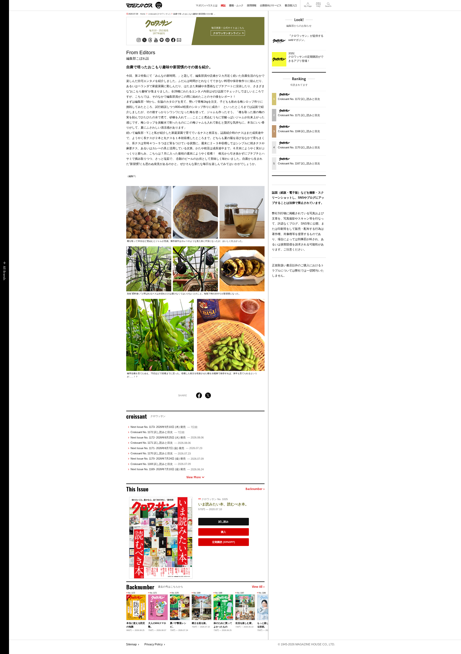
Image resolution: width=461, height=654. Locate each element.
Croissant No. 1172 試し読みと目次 (158, 432)
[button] (261, 610)
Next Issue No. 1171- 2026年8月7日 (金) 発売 (166, 448)
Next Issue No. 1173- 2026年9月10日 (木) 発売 (164, 426)
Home (142, 14)
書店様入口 (291, 5)
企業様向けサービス (270, 5)
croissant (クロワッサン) (159, 14)
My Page (308, 3)
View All (257, 586)
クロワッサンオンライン (227, 33)
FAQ (318, 3)
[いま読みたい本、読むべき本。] (161, 538)
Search (328, 3)
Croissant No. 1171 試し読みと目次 (161, 442)
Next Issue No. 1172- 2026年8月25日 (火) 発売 (167, 437)
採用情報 (251, 5)
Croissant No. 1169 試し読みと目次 (161, 463)
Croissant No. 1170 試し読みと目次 (161, 453)
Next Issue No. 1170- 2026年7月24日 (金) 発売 (167, 458)
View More (193, 477)
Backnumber (253, 489)
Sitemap (131, 644)
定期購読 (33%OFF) (223, 542)
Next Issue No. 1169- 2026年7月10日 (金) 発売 (167, 469)
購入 (223, 531)
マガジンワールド (144, 5)
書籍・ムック (236, 5)
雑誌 (223, 5)
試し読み (223, 521)
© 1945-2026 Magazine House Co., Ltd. (306, 644)
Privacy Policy (153, 644)
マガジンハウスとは (206, 5)
